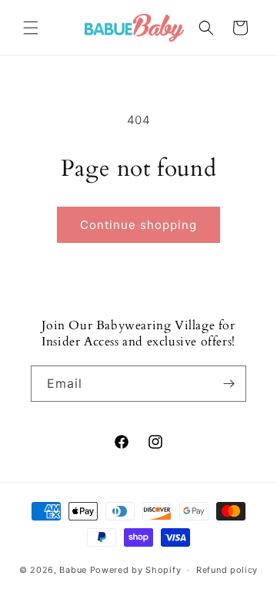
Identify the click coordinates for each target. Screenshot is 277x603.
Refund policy (227, 569)
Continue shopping (138, 224)
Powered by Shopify (136, 569)
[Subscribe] (228, 384)
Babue (73, 569)
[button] (31, 28)
